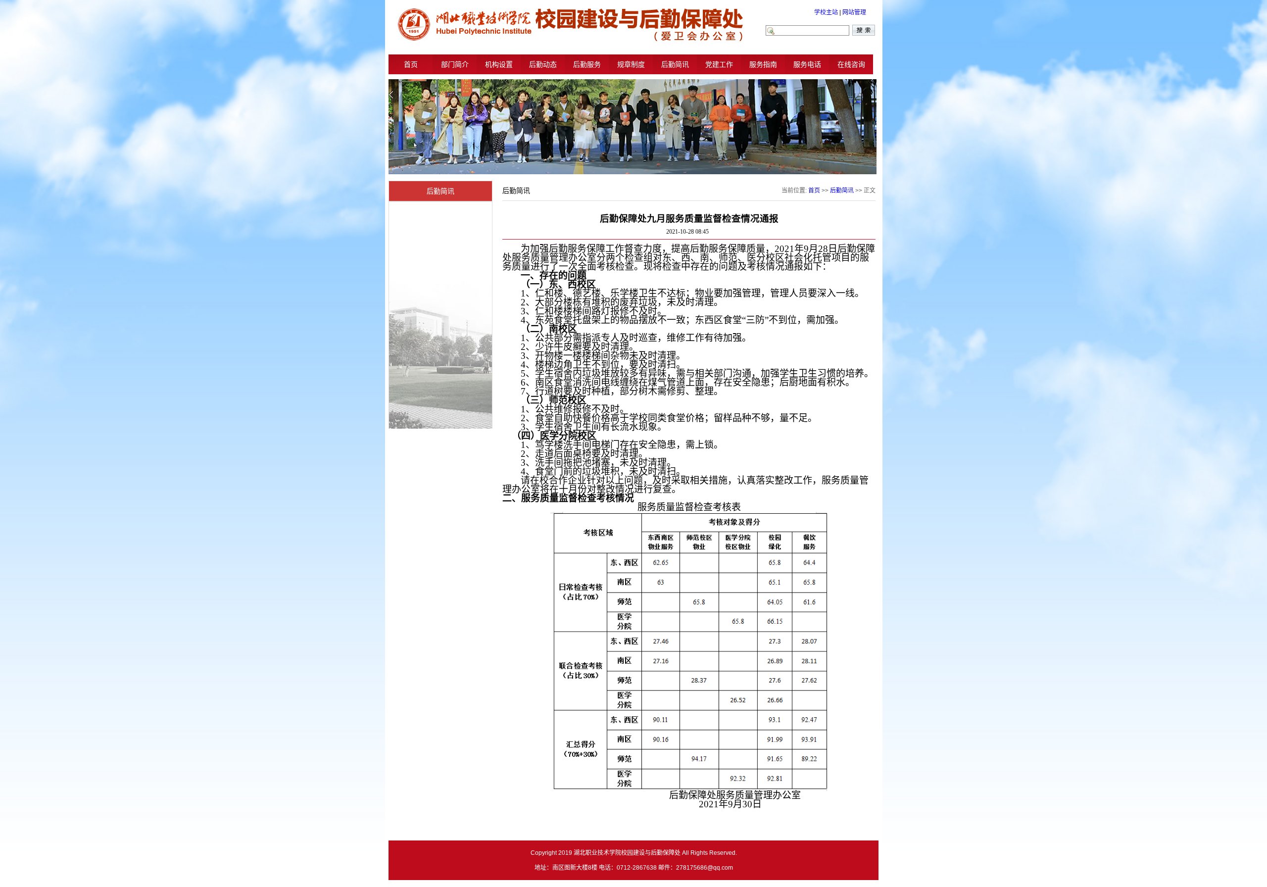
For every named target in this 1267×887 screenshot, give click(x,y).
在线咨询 (851, 64)
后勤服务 (587, 64)
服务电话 (807, 64)
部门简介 (455, 64)
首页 (411, 64)
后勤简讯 (675, 64)
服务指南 (763, 64)
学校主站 (826, 12)
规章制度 (631, 64)
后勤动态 (543, 64)
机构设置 (499, 64)
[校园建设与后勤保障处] (569, 40)
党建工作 (719, 64)
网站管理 (854, 12)
